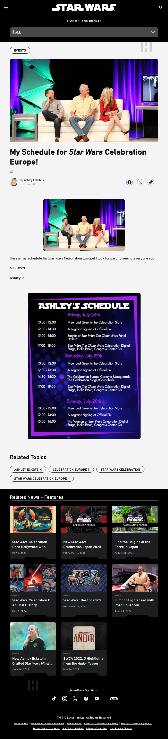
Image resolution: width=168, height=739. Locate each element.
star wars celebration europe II (41, 478)
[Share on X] (140, 182)
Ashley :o (17, 278)
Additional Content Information (47, 723)
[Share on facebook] (129, 182)
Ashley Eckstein (34, 180)
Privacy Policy (74, 723)
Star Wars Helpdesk (73, 728)
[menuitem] (6, 7)
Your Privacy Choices (121, 728)
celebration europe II (71, 469)
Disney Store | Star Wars (46, 728)
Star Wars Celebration (120, 469)
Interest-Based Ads (96, 728)
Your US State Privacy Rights (136, 723)
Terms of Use (21, 723)
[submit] (161, 7)
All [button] (18, 32)
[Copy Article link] (151, 182)
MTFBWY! (17, 268)
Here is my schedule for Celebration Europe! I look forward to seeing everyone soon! (84, 258)
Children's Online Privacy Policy (101, 723)
